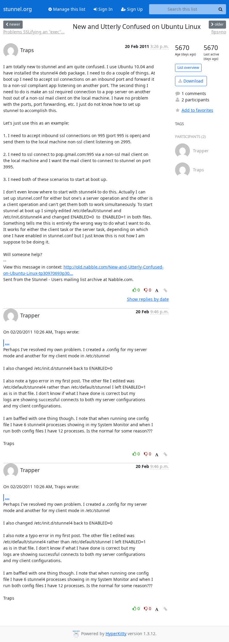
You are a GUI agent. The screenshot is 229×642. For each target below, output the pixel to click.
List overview (188, 67)
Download (192, 81)
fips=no (218, 32)
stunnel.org (17, 9)
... (7, 342)
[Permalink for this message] (165, 290)
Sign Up (134, 9)
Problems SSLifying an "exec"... (34, 32)
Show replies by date (148, 299)
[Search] (220, 9)
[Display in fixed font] (157, 291)
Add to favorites (197, 110)
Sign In (105, 9)
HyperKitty (116, 633)
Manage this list (68, 9)
